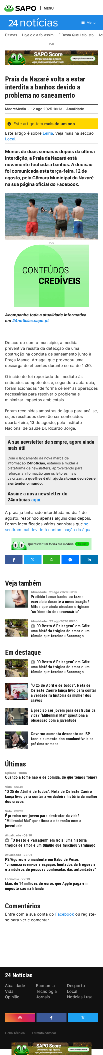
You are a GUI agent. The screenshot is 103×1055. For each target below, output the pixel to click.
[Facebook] (51, 1017)
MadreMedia (15, 109)
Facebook (64, 914)
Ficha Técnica (15, 1033)
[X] (83, 1017)
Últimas (15, 764)
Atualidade (75, 109)
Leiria (48, 133)
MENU (49, 8)
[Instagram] (20, 1017)
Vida (8, 787)
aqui (35, 500)
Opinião (10, 773)
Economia (12, 879)
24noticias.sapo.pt (30, 320)
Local (10, 138)
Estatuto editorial (44, 1033)
